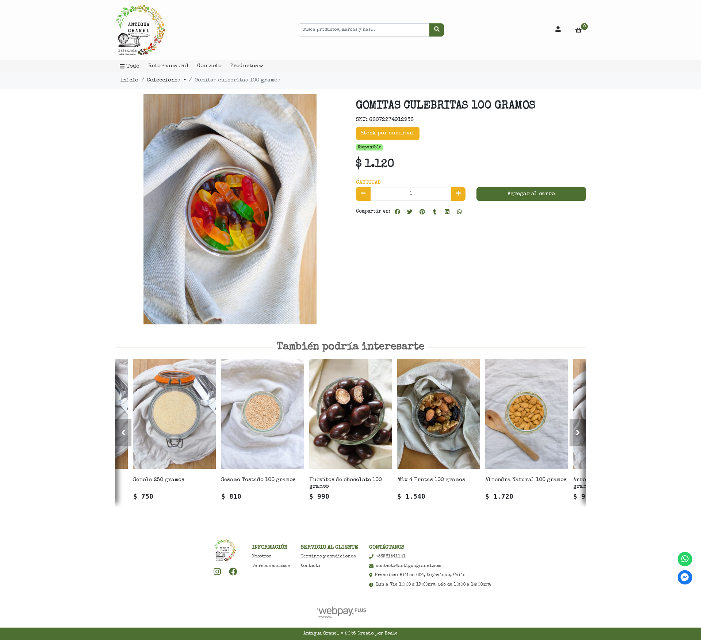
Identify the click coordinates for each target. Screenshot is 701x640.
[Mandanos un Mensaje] (685, 577)
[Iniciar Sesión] (558, 30)
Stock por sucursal (387, 133)
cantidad (368, 182)
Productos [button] (244, 66)
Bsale (391, 633)
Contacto (209, 66)
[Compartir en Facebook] (397, 211)
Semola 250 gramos (158, 480)
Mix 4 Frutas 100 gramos (431, 480)
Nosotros (261, 557)
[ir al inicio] (225, 550)
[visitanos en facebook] (233, 572)
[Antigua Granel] (151, 30)
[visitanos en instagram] (217, 572)
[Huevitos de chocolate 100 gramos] (350, 414)
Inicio (129, 80)
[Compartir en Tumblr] (434, 211)
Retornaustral (168, 66)
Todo (132, 66)
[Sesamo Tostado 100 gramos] (262, 414)
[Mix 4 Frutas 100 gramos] (438, 414)
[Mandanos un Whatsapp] (685, 559)
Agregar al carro (531, 194)
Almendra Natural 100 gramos (526, 480)
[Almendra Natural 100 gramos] (526, 414)
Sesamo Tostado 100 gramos (258, 480)
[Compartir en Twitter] (409, 211)
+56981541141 (391, 557)
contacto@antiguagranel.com (408, 566)
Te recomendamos (271, 566)
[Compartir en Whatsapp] (459, 211)
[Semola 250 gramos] (174, 414)
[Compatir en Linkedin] (446, 211)
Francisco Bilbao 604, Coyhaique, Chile (420, 575)
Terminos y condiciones (328, 557)
